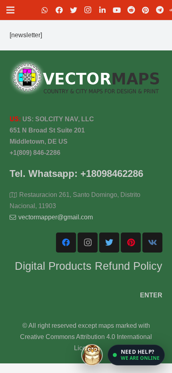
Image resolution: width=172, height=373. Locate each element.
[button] (136, 355)
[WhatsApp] (45, 10)
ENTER (151, 295)
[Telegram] (160, 10)
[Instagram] (88, 10)
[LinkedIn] (102, 10)
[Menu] (10, 10)
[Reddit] (131, 10)
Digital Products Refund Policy (88, 266)
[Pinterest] (145, 10)
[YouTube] (117, 10)
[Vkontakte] (152, 243)
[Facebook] (59, 10)
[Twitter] (73, 10)
